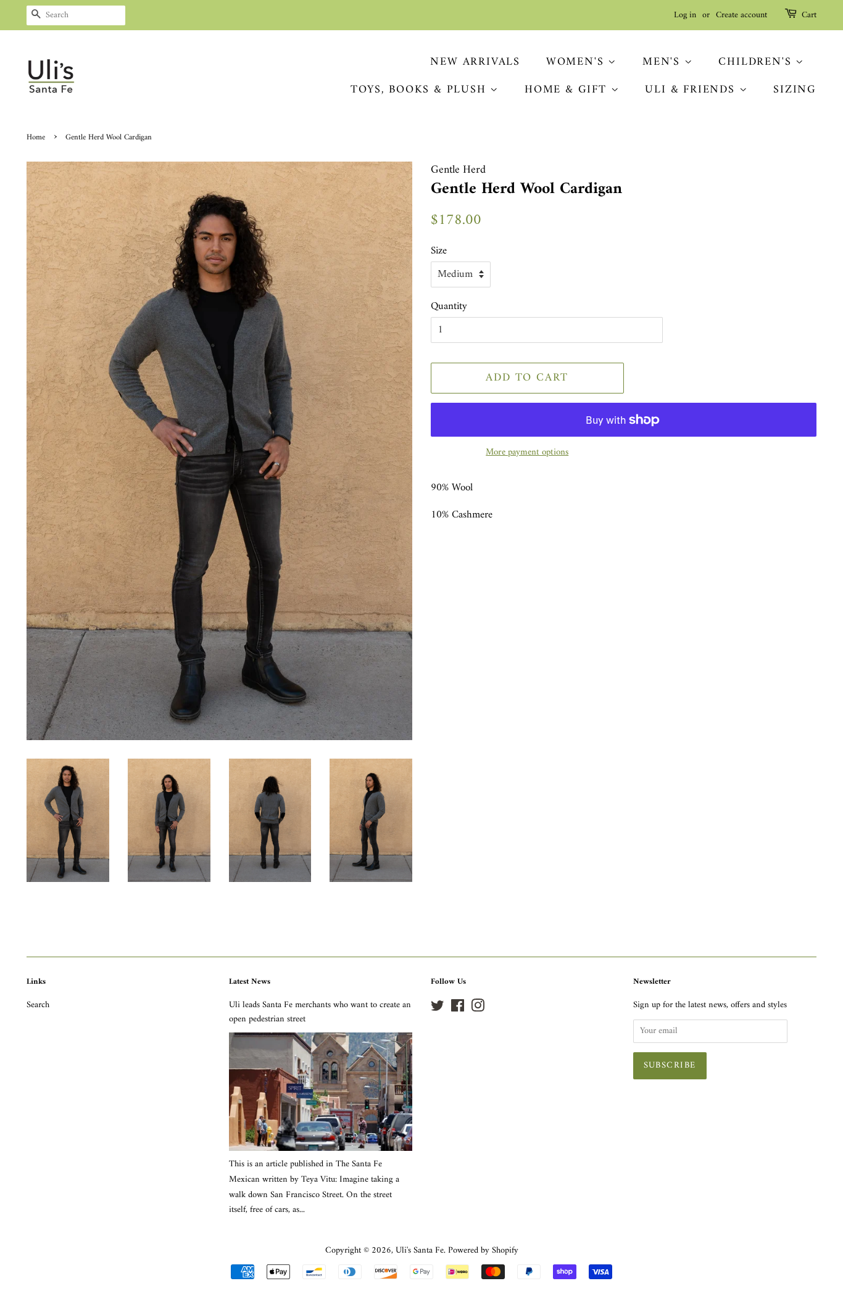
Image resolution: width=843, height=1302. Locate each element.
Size (439, 251)
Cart (809, 15)
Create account (741, 15)
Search (38, 1005)
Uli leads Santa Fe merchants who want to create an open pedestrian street (320, 1012)
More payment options (527, 452)
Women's (577, 62)
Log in (685, 15)
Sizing (794, 89)
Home (36, 137)
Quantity (449, 307)
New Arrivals (475, 62)
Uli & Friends (692, 89)
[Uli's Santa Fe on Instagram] (477, 1008)
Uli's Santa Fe (420, 1250)
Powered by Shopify (483, 1250)
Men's (663, 62)
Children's (756, 62)
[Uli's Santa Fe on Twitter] (437, 1008)
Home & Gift (568, 89)
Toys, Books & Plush (420, 89)
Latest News (249, 981)
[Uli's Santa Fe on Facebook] (458, 1008)
